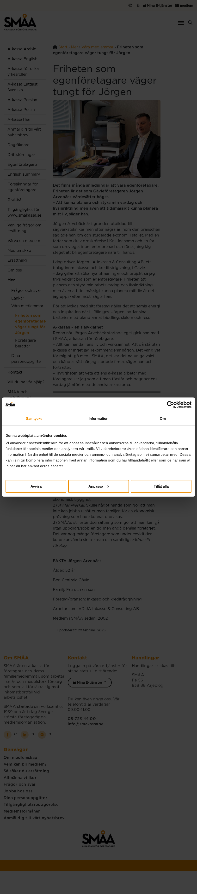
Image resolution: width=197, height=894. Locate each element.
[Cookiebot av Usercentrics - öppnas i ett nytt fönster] (170, 404)
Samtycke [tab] (34, 418)
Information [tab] (98, 418)
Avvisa (36, 486)
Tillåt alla (161, 486)
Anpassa (95, 486)
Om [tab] (163, 418)
